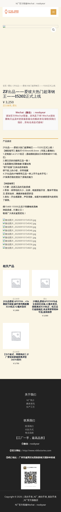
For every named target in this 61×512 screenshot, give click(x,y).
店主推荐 (7, 105)
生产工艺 (30, 406)
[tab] (30, 141)
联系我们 (29, 426)
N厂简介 (30, 400)
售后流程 (29, 432)
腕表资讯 (30, 403)
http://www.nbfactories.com (37, 450)
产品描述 (7, 141)
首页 (5, 85)
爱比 (10, 85)
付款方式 (29, 429)
